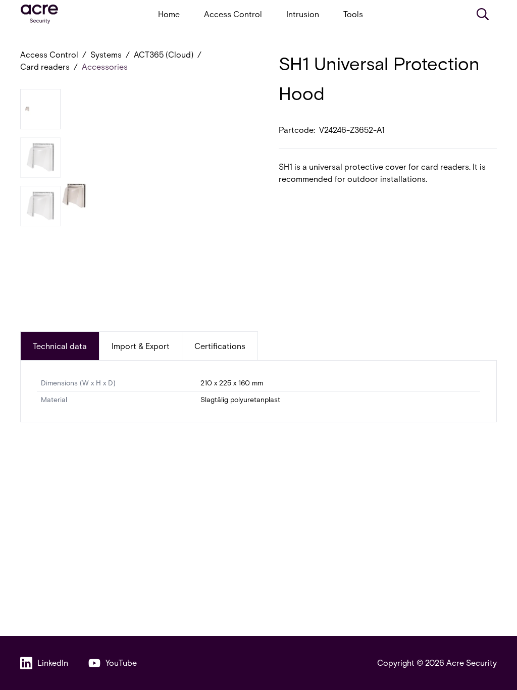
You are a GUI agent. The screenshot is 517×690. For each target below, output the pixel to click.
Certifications (219, 346)
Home (169, 14)
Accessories (105, 66)
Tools (353, 14)
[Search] (483, 14)
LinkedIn (52, 662)
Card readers (45, 66)
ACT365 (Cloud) (163, 54)
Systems (106, 54)
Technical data (60, 346)
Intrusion (302, 14)
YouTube (121, 662)
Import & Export (141, 346)
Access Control (233, 14)
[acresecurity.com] (39, 14)
